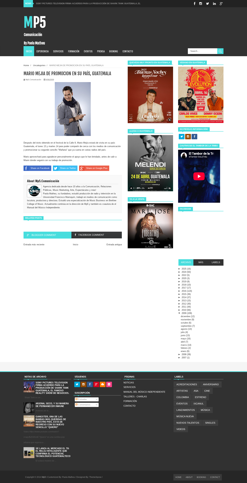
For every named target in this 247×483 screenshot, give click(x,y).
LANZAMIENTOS (185, 410)
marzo (184, 345)
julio (183, 332)
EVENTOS (88, 51)
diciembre (186, 316)
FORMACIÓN (73, 51)
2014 (184, 297)
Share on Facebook (40, 168)
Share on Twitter (68, 168)
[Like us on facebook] (194, 137)
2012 (184, 303)
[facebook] (194, 3)
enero (184, 351)
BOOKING (113, 51)
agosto (184, 329)
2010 (184, 310)
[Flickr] (109, 384)
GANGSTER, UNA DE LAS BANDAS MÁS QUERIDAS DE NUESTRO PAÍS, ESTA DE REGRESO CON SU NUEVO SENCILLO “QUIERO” (51, 421)
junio (183, 335)
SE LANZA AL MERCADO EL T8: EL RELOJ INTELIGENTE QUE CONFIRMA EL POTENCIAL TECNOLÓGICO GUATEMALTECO (53, 452)
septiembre (186, 326)
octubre (185, 322)
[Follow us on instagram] (188, 137)
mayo (184, 338)
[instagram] (201, 3)
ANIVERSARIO (211, 384)
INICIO (29, 51)
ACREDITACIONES (186, 384)
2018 (184, 284)
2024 (184, 272)
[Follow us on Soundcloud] (103, 384)
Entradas (82, 399)
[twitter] (207, 3)
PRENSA (101, 51)
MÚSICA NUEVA (185, 416)
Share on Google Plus (97, 168)
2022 (184, 275)
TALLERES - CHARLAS (135, 396)
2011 (184, 307)
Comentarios (83, 404)
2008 (184, 354)
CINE (207, 390)
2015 (184, 294)
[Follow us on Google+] (96, 384)
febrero (184, 348)
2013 (184, 300)
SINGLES (210, 422)
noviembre (186, 319)
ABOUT (189, 477)
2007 (184, 357)
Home (26, 65)
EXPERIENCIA (42, 51)
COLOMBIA (182, 397)
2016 (184, 291)
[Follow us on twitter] (181, 137)
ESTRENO (200, 397)
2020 (184, 278)
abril (183, 342)
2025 (184, 268)
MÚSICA (205, 410)
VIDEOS (180, 429)
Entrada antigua (114, 244)
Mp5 (35, 22)
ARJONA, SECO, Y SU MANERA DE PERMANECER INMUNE (52, 404)
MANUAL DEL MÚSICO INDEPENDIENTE (144, 392)
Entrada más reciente (34, 244)
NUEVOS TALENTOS (187, 422)
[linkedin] (214, 3)
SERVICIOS (58, 51)
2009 (184, 313)
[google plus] (221, 3)
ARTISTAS (182, 390)
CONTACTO (127, 51)
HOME (178, 477)
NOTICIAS (129, 382)
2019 (184, 281)
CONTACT (215, 477)
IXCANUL (199, 403)
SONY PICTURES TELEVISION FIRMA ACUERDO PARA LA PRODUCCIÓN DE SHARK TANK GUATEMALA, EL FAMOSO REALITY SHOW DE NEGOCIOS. (52, 387)
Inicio (75, 244)
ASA (196, 390)
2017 (184, 288)
